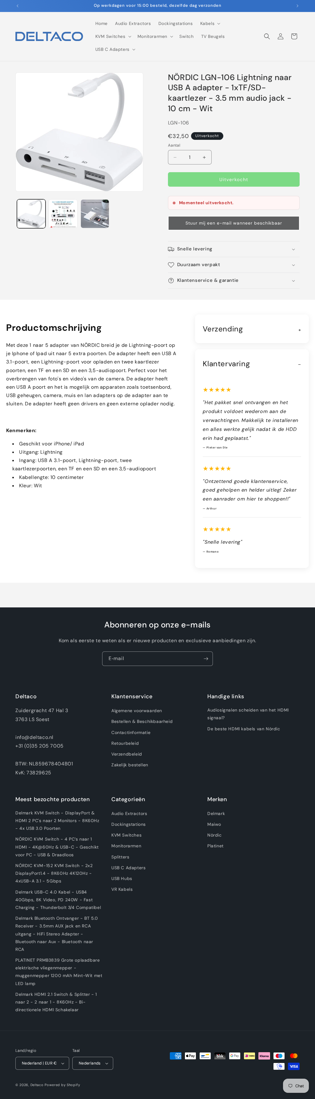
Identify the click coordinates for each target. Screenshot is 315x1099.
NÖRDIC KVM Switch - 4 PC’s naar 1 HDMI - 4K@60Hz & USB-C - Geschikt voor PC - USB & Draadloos (57, 846)
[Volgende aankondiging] (297, 6)
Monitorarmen (126, 846)
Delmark (216, 813)
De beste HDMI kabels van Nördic (243, 729)
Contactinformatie (130, 732)
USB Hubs (121, 878)
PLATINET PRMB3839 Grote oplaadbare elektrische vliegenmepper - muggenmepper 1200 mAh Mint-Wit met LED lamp (58, 971)
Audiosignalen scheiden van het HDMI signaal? (248, 713)
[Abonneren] (206, 658)
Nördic (214, 835)
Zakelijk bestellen (129, 765)
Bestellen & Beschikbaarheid (142, 721)
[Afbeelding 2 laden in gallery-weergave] (63, 213)
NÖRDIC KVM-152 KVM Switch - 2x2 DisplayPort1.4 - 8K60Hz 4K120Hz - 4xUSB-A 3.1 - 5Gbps (54, 873)
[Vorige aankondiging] (17, 6)
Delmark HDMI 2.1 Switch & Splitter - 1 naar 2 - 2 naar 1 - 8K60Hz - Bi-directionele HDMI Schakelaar (56, 1002)
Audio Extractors (129, 813)
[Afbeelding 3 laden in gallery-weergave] (95, 213)
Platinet (215, 846)
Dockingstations (128, 824)
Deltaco (37, 1085)
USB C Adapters (128, 867)
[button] (210, 23)
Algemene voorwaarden (136, 710)
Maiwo (214, 824)
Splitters (120, 857)
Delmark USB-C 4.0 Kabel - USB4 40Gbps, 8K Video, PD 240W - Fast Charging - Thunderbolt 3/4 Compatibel (58, 899)
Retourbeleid (125, 743)
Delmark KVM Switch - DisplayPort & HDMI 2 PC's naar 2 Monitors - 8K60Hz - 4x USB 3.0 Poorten (57, 820)
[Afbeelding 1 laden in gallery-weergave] (31, 213)
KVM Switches (126, 835)
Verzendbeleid (126, 754)
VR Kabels (122, 889)
